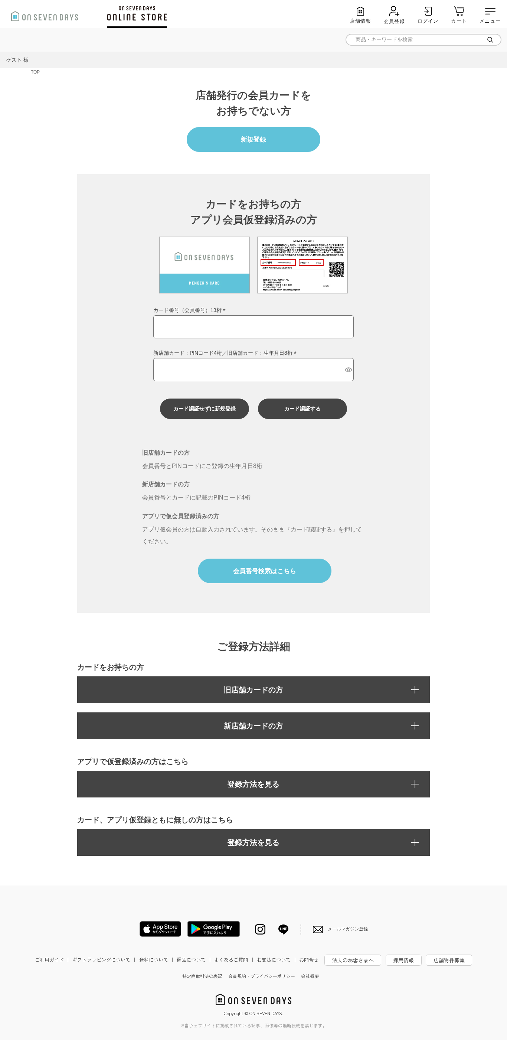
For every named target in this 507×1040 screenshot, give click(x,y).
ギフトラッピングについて (104, 959)
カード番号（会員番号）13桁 (190, 310)
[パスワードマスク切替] (348, 369)
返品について (194, 959)
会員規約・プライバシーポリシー (261, 976)
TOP (35, 72)
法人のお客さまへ (353, 960)
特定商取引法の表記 (202, 976)
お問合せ (308, 959)
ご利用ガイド (53, 959)
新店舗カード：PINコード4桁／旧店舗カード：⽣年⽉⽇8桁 (226, 353)
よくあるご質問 (234, 959)
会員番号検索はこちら (264, 571)
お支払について (277, 959)
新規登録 (253, 139)
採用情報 (403, 960)
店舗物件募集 (449, 960)
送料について (157, 959)
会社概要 (310, 976)
